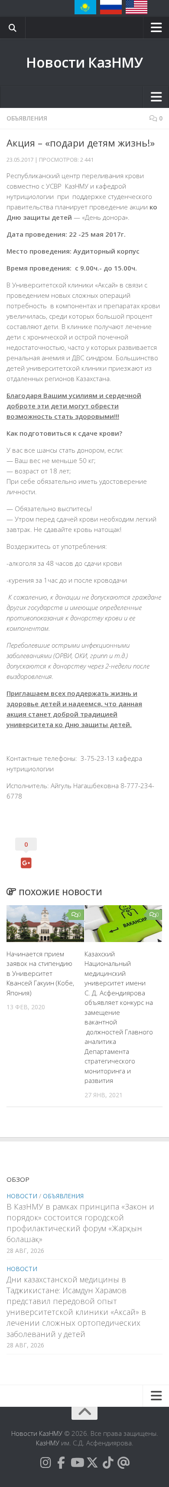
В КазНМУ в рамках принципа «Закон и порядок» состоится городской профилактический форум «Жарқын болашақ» (80, 1223)
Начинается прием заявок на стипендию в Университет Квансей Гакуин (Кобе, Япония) (40, 973)
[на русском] (111, 7)
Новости (21, 1196)
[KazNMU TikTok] (108, 1463)
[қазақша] (85, 7)
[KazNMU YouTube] (77, 1463)
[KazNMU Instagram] (45, 1463)
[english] (136, 7)
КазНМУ (47, 1442)
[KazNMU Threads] (123, 1463)
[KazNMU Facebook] (61, 1463)
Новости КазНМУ (84, 62)
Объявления (26, 118)
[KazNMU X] (92, 1463)
